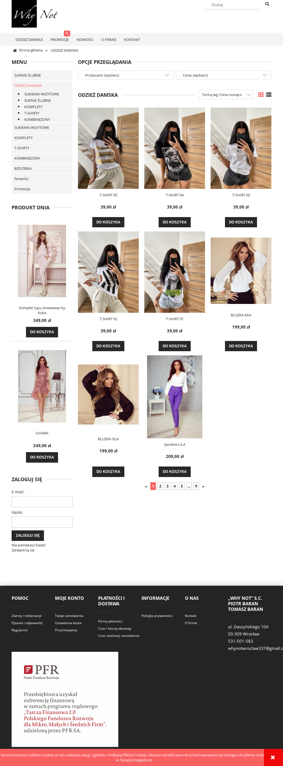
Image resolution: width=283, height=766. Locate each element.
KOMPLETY (33, 106)
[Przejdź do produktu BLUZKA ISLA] (108, 394)
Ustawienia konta (68, 623)
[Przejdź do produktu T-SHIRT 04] (174, 148)
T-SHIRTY (31, 113)
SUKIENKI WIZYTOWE (41, 94)
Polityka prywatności (157, 615)
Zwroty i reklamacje (27, 615)
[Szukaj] (267, 4)
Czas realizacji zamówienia (119, 635)
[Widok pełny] (268, 94)
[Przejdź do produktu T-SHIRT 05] (108, 148)
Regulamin (20, 630)
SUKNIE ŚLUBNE (27, 75)
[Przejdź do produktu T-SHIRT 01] (174, 271)
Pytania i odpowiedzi (27, 623)
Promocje (22, 188)
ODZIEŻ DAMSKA (28, 85)
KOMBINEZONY (37, 119)
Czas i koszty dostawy (114, 628)
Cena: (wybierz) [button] (195, 75)
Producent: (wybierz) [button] (102, 75)
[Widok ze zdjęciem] (261, 94)
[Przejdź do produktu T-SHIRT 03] (241, 148)
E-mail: (18, 491)
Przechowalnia (66, 630)
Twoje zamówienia (69, 615)
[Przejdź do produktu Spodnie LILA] (174, 396)
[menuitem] (29, 39)
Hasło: (17, 512)
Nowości (21, 178)
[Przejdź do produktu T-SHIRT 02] (108, 271)
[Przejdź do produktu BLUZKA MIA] (241, 270)
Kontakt (190, 615)
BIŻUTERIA (23, 168)
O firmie (191, 623)
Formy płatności (110, 621)
